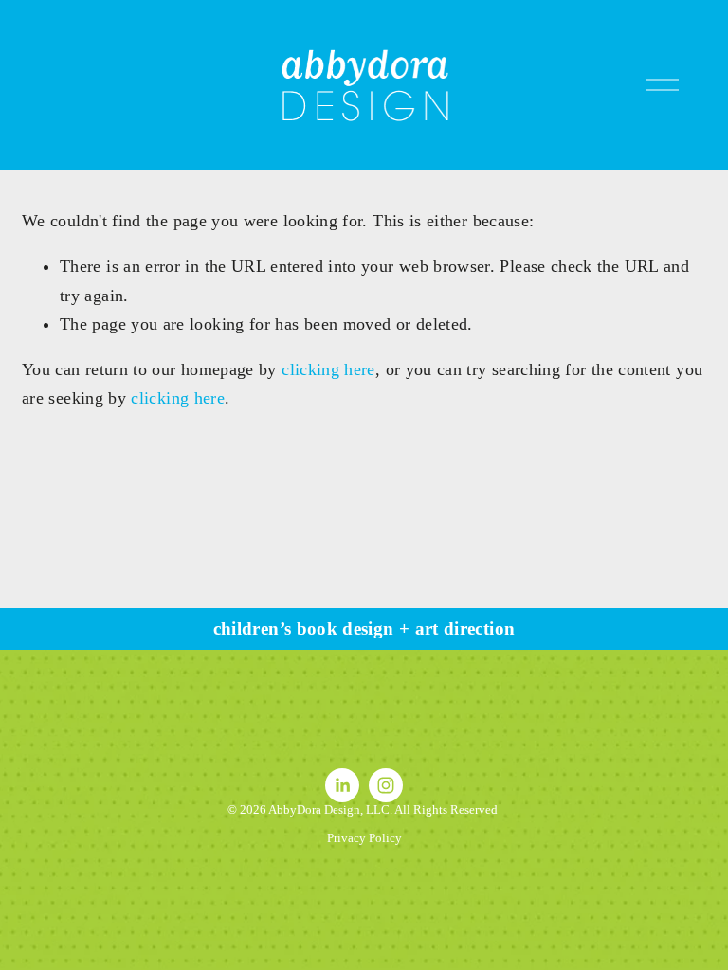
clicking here (328, 369)
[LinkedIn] (342, 785)
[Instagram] (386, 785)
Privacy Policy (364, 838)
